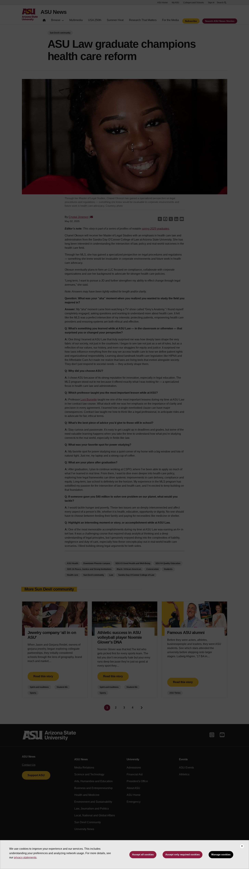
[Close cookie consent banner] (242, 846)
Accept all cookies (143, 854)
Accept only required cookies (182, 854)
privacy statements (25, 857)
